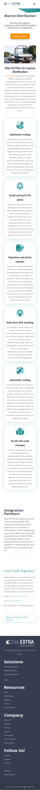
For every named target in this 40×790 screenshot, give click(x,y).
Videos (6, 704)
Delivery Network (10, 670)
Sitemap (7, 771)
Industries (7, 724)
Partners (7, 728)
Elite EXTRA (9, 76)
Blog (5, 692)
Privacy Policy (9, 743)
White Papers (9, 696)
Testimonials (8, 735)
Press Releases (9, 707)
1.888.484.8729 (16, 601)
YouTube (7, 763)
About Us (7, 720)
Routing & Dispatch (11, 667)
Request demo (20, 36)
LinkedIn (7, 755)
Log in (6, 680)
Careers (7, 731)
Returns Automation (11, 674)
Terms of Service (10, 739)
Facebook (7, 759)
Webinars (7, 700)
